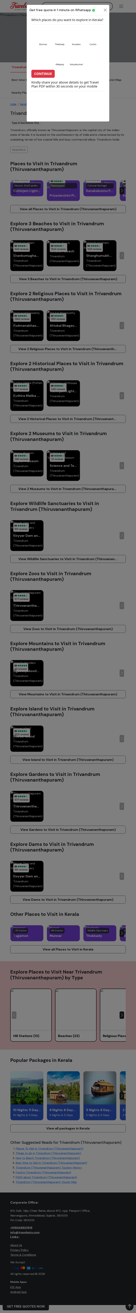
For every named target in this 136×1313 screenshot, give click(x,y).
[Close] (105, 10)
